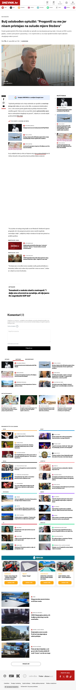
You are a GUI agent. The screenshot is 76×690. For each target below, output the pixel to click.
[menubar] (66, 2)
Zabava (68, 7)
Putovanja (41, 7)
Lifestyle (32, 7)
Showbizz (22, 7)
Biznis (60, 7)
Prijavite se (29, 348)
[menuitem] (66, 3)
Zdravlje (51, 7)
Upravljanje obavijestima (12, 686)
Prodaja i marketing (16, 683)
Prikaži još (26, 663)
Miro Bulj (20, 116)
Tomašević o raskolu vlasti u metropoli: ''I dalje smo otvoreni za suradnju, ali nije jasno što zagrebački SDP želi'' (29, 293)
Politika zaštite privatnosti (38, 683)
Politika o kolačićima (51, 683)
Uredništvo (6, 683)
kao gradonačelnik (40, 153)
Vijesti (5, 7)
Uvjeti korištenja (26, 683)
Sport (14, 7)
